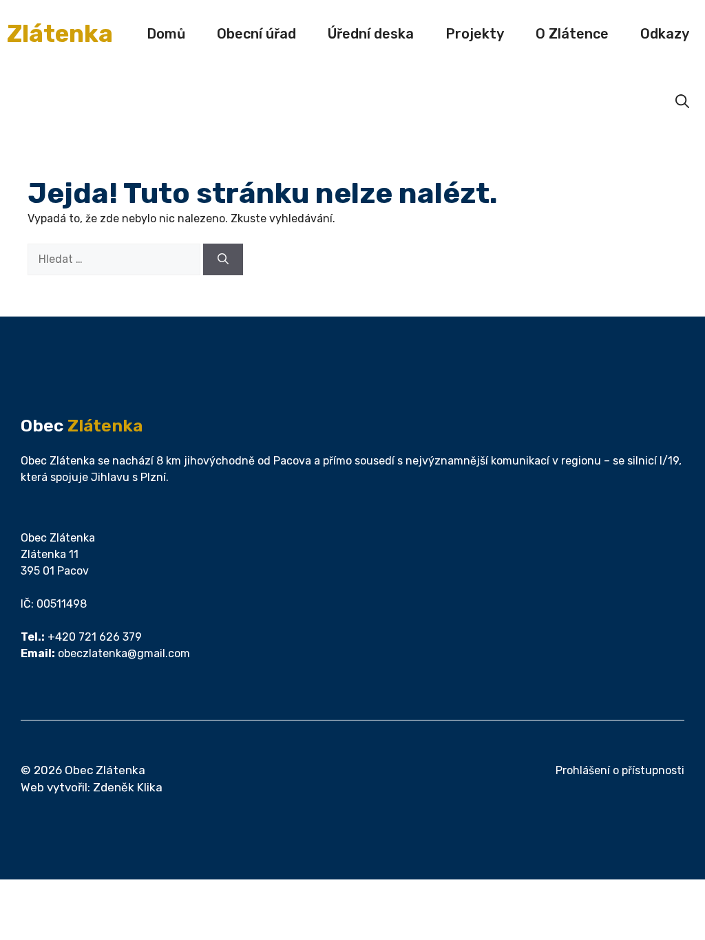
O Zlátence (572, 33)
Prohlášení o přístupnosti (620, 770)
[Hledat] (223, 259)
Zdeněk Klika (127, 787)
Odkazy (664, 33)
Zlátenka (60, 33)
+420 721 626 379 (95, 636)
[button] (682, 101)
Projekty (474, 33)
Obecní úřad (256, 33)
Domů (166, 33)
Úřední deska (371, 33)
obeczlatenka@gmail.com (124, 653)
